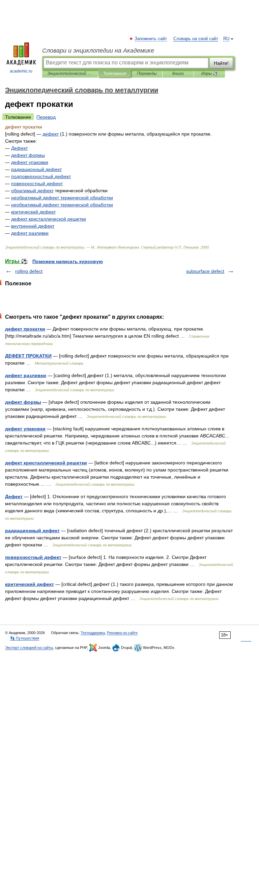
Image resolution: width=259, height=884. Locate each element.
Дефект (14, 496)
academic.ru (21, 71)
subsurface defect (205, 271)
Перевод (46, 117)
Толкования (114, 73)
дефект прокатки (25, 329)
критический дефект (29, 584)
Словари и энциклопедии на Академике (98, 50)
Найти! (221, 63)
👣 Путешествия (24, 638)
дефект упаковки (25, 428)
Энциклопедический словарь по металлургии (70, 73)
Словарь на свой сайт (195, 38)
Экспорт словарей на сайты (29, 648)
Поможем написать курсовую (67, 261)
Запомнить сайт (151, 38)
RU (226, 38)
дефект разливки (25, 375)
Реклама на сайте (122, 633)
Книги (178, 73)
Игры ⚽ (209, 73)
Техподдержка (93, 633)
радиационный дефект (32, 530)
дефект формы (23, 402)
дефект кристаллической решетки (46, 462)
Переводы (147, 73)
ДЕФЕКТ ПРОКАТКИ (28, 356)
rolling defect (28, 271)
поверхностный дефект (33, 557)
